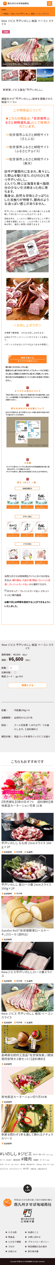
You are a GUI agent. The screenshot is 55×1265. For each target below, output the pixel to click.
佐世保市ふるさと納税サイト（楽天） (29, 161)
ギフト (2, 1164)
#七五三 (9, 1160)
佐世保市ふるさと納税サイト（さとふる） (29, 136)
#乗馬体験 (16, 1160)
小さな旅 (12, 1232)
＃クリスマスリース (15, 1169)
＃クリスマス (4, 1169)
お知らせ (12, 1251)
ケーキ (7, 1164)
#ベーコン (50, 1155)
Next (48, 54)
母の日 (23, 1164)
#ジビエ (25, 1154)
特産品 (6, 13)
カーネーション (45, 1160)
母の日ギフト (31, 1164)
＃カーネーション (48, 1164)
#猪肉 (26, 1159)
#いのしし (8, 1154)
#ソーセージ (39, 1154)
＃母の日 (33, 1169)
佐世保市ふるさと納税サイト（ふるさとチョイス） (29, 148)
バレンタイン (15, 1164)
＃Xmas (39, 1164)
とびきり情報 (14, 1241)
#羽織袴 (35, 1160)
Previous (7, 54)
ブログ (11, 1246)
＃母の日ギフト (42, 1169)
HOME (3, 9)
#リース (2, 1160)
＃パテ (26, 1168)
